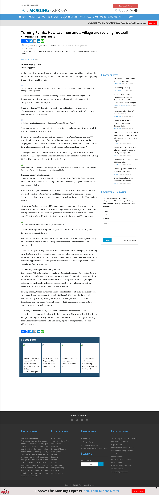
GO (101, 464)
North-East (53, 17)
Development (56, 452)
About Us (86, 438)
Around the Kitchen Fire (60, 441)
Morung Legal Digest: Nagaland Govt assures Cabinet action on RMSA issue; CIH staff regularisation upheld (125, 98)
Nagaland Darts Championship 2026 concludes (126, 160)
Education (54, 462)
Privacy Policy (88, 442)
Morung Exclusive (28, 59)
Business (54, 446)
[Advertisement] (11, 256)
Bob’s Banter (56, 444)
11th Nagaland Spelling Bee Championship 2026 (124, 79)
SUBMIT (107, 240)
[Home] (44, 10)
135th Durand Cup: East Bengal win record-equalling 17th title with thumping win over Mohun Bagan (126, 136)
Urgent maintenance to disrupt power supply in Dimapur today (123, 123)
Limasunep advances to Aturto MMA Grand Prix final (125, 170)
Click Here (152, 23)
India (62, 17)
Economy (54, 457)
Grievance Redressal (90, 445)
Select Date (86, 460)
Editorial (42, 17)
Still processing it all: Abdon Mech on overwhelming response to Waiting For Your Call (89, 363)
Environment (56, 470)
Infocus (130, 17)
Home (24, 17)
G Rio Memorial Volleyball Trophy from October (123, 179)
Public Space (92, 17)
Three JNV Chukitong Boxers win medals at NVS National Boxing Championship (125, 150)
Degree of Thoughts (58, 449)
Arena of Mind (56, 438)
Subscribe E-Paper (125, 6)
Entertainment (72, 17)
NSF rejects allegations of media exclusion (124, 112)
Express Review (57, 473)
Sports (103, 17)
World (83, 17)
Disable (54, 454)
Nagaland (32, 17)
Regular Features (116, 17)
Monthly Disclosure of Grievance (95, 448)
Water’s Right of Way (122, 88)
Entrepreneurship (57, 468)
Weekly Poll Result (129, 240)
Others (107, 218)
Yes (106, 212)
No (105, 215)
